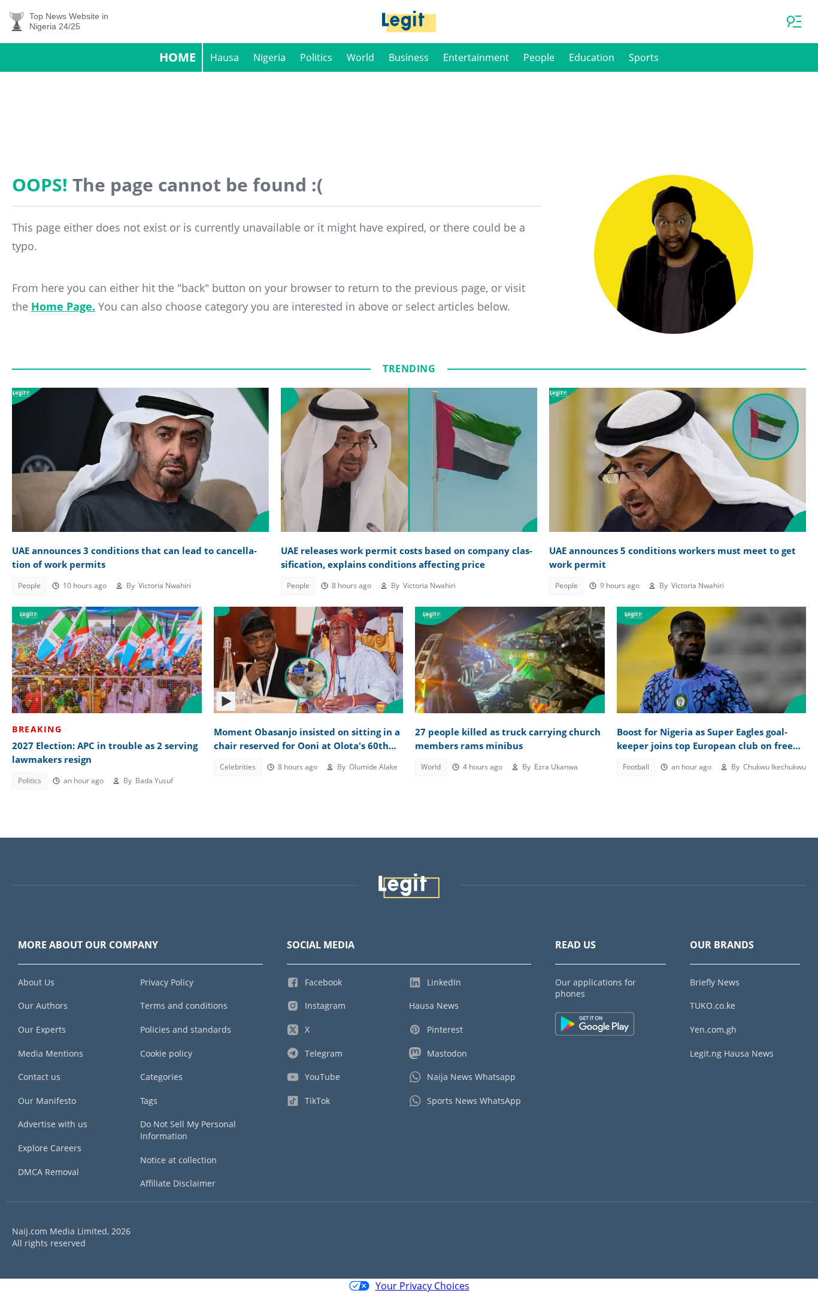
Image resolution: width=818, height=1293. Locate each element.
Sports (644, 57)
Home (177, 57)
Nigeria (269, 57)
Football (636, 767)
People (539, 57)
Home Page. (63, 306)
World (360, 57)
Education (591, 57)
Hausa (224, 57)
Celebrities (238, 767)
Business (409, 57)
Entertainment (476, 57)
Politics (316, 57)
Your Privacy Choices (422, 1285)
